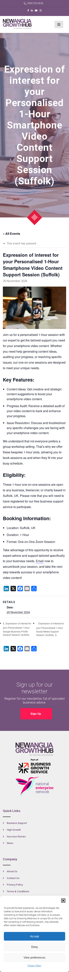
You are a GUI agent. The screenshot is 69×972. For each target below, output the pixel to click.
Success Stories (16, 836)
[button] (63, 900)
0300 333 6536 (35, 3)
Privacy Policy (34, 965)
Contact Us (13, 878)
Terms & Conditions (18, 891)
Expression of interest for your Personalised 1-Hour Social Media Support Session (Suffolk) (50, 629)
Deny (34, 947)
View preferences (34, 957)
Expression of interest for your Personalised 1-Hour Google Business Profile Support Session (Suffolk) (17, 629)
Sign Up (36, 713)
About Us (12, 871)
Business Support (17, 823)
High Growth (14, 829)
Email (40, 561)
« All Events (11, 233)
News (10, 843)
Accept (34, 936)
